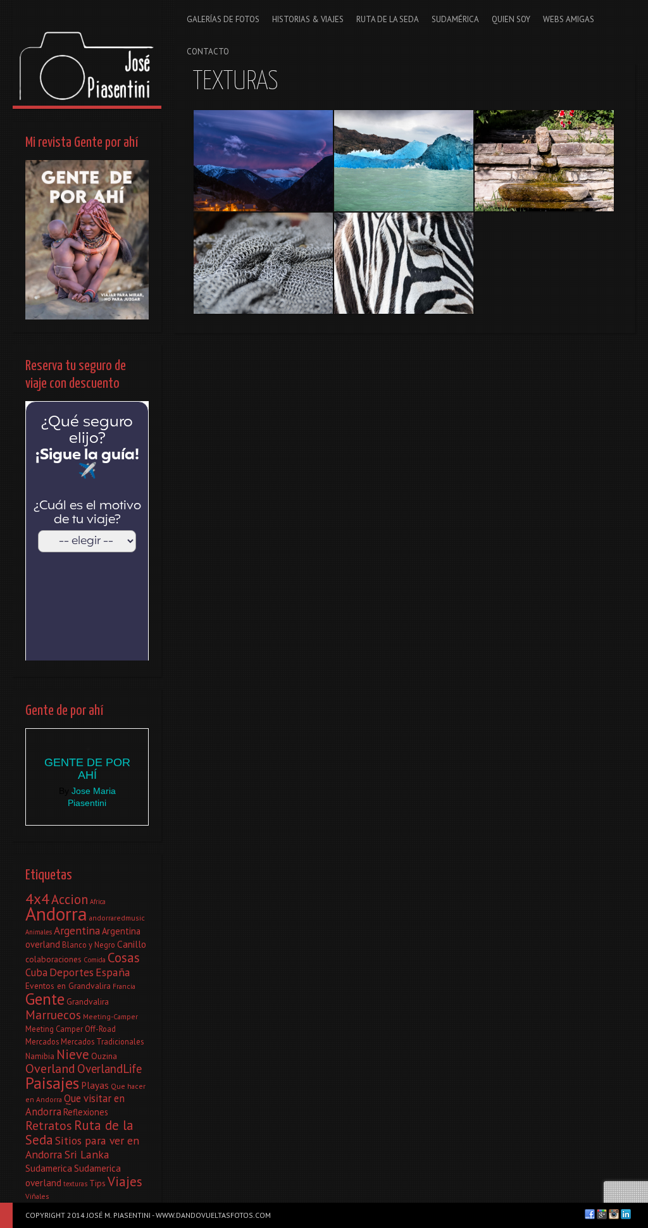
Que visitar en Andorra (75, 1105)
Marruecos (53, 1014)
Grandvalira (87, 1001)
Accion (69, 899)
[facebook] (590, 1214)
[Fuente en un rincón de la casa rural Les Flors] (544, 160)
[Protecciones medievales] (263, 263)
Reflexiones (85, 1112)
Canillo (131, 944)
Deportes (71, 972)
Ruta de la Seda (79, 1132)
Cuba (36, 972)
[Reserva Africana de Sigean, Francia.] (403, 263)
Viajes (125, 1181)
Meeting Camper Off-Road (70, 1029)
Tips (97, 1183)
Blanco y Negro (88, 945)
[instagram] (614, 1214)
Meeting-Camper (110, 1016)
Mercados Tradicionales (102, 1041)
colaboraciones (53, 959)
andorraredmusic (117, 917)
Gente (45, 998)
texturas (75, 1183)
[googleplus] (602, 1214)
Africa (98, 901)
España (113, 972)
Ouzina (104, 1056)
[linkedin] (626, 1214)
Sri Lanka (87, 1154)
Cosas (124, 957)
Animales (38, 931)
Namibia (39, 1056)
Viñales (37, 1196)
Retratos (48, 1125)
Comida (95, 959)
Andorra (56, 914)
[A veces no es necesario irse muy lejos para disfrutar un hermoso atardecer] (263, 160)
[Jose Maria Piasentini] (87, 53)
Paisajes (52, 1082)
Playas (95, 1085)
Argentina (77, 930)
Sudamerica (48, 1168)
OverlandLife (109, 1068)
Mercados (42, 1041)
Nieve (72, 1054)
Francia (124, 986)
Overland (50, 1068)
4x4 (37, 898)
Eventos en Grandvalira (68, 985)
